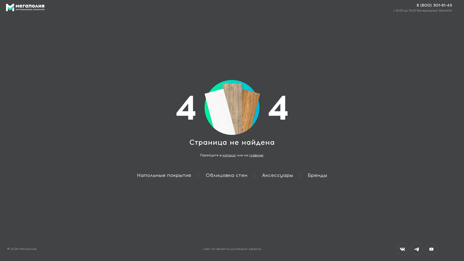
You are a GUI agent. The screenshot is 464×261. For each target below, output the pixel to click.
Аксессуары (277, 175)
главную (256, 155)
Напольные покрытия (164, 175)
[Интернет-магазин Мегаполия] (25, 7)
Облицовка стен (226, 175)
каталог (229, 155)
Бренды (317, 175)
